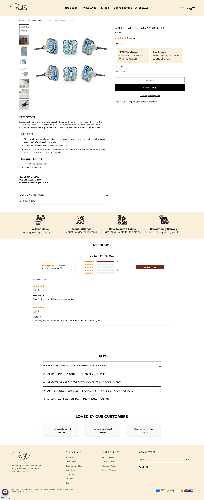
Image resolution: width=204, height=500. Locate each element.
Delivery (69, 478)
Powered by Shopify (18, 491)
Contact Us (70, 474)
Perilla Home (28, 489)
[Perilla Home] (19, 7)
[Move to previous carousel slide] (177, 341)
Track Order (71, 462)
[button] (121, 38)
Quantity (119, 67)
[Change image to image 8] (24, 105)
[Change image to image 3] (24, 51)
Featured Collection (34, 21)
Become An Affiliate (74, 466)
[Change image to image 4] (24, 61)
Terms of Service (109, 470)
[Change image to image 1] (24, 29)
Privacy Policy (108, 457)
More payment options (150, 95)
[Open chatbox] (5, 492)
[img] (38, 286)
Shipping (132, 102)
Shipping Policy (109, 466)
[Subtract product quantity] (124, 71)
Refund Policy (108, 462)
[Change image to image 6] (24, 83)
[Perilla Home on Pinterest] (143, 467)
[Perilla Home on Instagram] (147, 467)
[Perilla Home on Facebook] (139, 467)
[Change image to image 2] (24, 40)
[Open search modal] (182, 8)
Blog (67, 483)
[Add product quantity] (117, 71)
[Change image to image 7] (24, 94)
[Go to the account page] (187, 8)
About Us (70, 457)
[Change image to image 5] (24, 72)
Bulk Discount (72, 470)
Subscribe (188, 459)
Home (21, 21)
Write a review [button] (150, 267)
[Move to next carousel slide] (183, 341)
